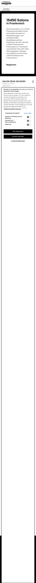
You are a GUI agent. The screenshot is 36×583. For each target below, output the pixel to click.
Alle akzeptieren (18, 131)
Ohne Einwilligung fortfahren (25, 89)
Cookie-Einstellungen (18, 141)
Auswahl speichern (18, 136)
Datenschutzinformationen (12, 109)
